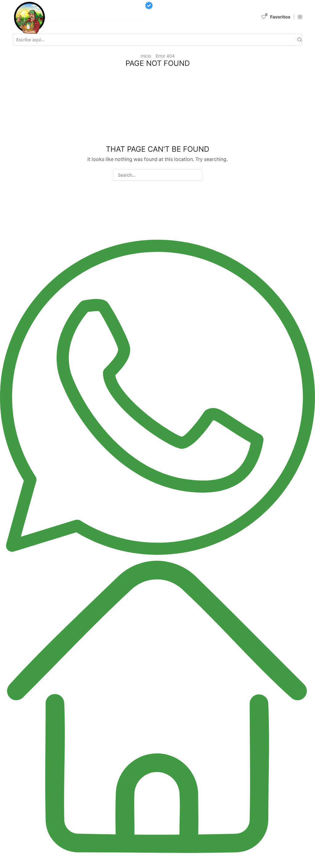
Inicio (146, 55)
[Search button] (299, 40)
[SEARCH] (196, 175)
